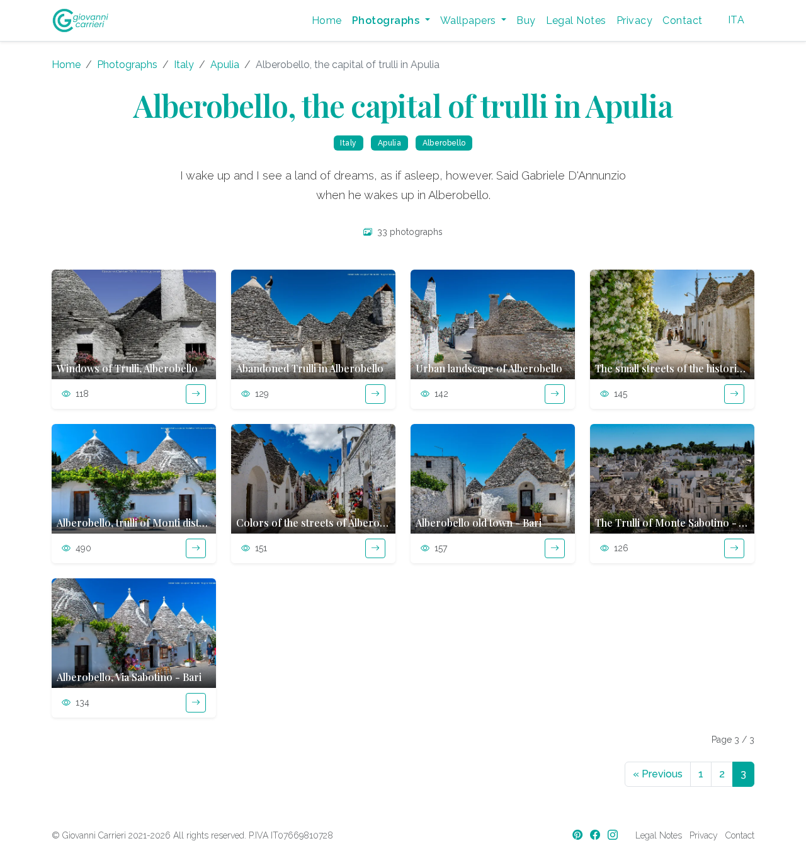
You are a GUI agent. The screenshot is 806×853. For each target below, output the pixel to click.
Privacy (634, 20)
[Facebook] (596, 835)
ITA (736, 20)
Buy (525, 20)
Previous (658, 774)
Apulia (224, 65)
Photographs (127, 65)
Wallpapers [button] (469, 20)
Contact (682, 20)
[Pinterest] (578, 835)
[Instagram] (614, 835)
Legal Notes (576, 20)
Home (327, 20)
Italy (184, 65)
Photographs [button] (387, 20)
